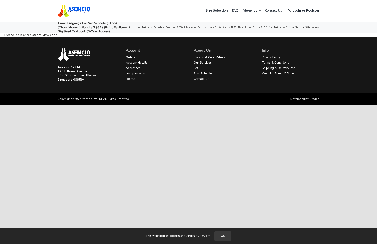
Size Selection (204, 73)
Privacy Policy (271, 57)
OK (223, 236)
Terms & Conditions (275, 63)
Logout (130, 79)
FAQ (197, 68)
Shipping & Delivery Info (278, 68)
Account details (136, 63)
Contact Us (201, 79)
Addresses (133, 68)
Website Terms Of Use (278, 73)
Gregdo (314, 99)
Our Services (203, 63)
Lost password (136, 73)
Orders (130, 57)
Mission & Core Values (209, 57)
